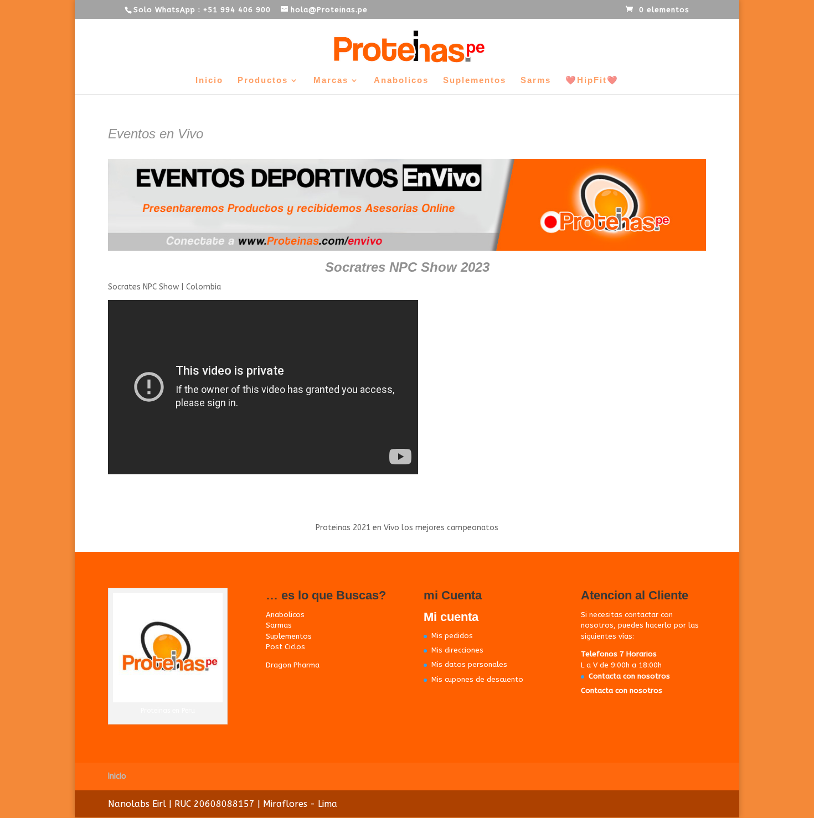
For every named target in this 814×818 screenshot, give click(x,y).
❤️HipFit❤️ (592, 80)
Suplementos (474, 80)
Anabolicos (401, 80)
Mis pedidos (452, 635)
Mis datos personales (469, 664)
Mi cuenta (451, 617)
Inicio (209, 80)
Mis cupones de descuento (477, 679)
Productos (263, 80)
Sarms (536, 80)
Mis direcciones (457, 650)
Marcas (330, 80)
